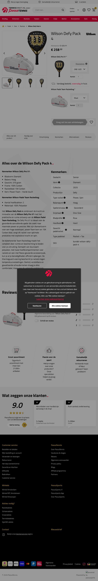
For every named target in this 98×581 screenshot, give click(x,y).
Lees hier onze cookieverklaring (50, 299)
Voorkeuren (37, 305)
